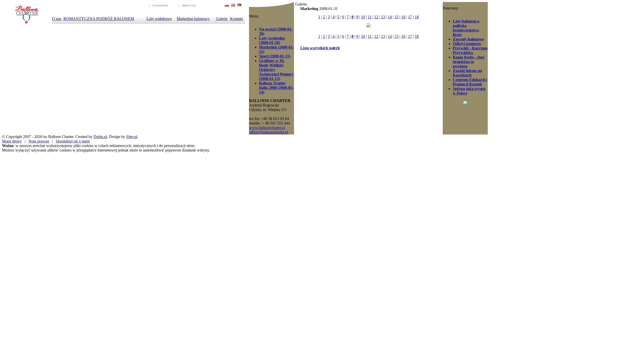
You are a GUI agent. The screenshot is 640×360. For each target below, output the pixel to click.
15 (396, 17)
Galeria (222, 18)
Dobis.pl (100, 136)
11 (370, 17)
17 (410, 17)
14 (390, 17)
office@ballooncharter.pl (268, 132)
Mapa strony (12, 141)
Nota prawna (38, 141)
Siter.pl (131, 136)
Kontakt (236, 18)
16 (403, 17)
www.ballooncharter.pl (267, 128)
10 (363, 17)
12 (376, 17)
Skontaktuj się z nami (73, 141)
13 (383, 17)
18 (417, 17)
